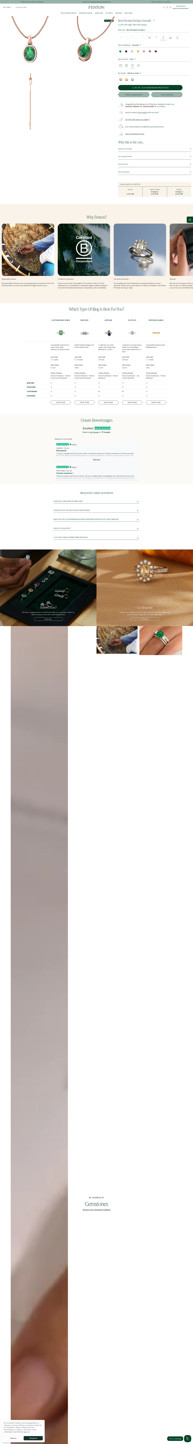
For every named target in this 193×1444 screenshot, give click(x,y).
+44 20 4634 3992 (20, 7)
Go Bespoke (145, 619)
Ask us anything (167, 94)
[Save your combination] (154, 20)
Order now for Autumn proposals (32, 2)
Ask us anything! (175, 1438)
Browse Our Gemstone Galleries (96, 1209)
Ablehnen (13, 1438)
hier (25, 1432)
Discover (128, 13)
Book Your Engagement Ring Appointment (96, 2)
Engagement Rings (68, 13)
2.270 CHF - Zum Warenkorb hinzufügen (150, 87)
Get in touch (180, 6)
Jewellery (99, 13)
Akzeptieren (33, 1438)
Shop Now (60, 402)
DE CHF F (8, 7)
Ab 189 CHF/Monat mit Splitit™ (137, 119)
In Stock (109, 13)
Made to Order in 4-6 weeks (160, 2)
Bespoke (118, 13)
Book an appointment (181, 8)
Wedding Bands (85, 13)
